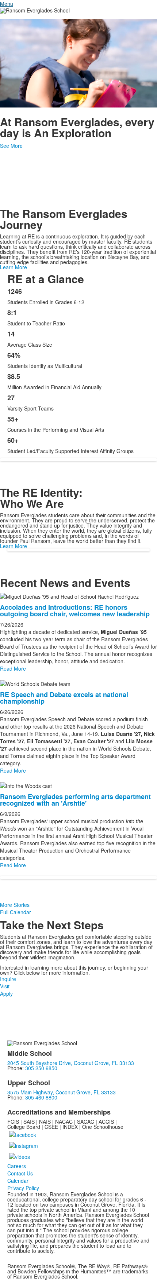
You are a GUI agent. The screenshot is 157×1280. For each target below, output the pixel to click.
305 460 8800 (41, 1097)
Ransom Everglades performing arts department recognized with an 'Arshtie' (75, 800)
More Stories (15, 904)
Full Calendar (15, 912)
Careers (16, 1166)
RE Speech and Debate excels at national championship (64, 698)
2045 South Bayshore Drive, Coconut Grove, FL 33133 (70, 1062)
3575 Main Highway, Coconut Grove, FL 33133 (61, 1092)
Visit (4, 986)
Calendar (17, 1180)
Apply (6, 993)
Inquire (8, 978)
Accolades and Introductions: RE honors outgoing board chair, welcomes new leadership (75, 610)
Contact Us (20, 1173)
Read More (13, 668)
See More (11, 145)
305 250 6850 (41, 1068)
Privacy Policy (23, 1188)
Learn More (13, 267)
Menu (6, 3)
